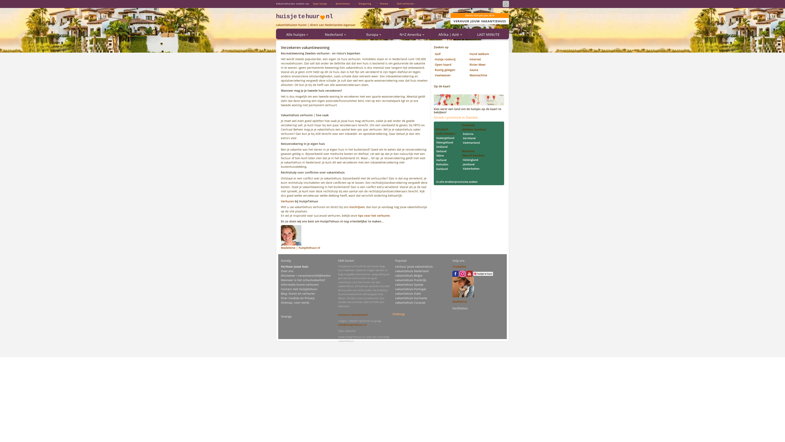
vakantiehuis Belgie (408, 275)
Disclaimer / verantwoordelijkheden (306, 275)
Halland (441, 160)
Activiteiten (343, 3)
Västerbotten (471, 168)
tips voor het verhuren (374, 216)
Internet (475, 59)
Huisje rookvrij (445, 59)
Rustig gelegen (445, 70)
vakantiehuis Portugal (410, 289)
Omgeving (365, 3)
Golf (438, 54)
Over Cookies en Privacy (298, 298)
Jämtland (468, 164)
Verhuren (287, 201)
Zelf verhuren (405, 3)
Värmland (469, 138)
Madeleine (459, 301)
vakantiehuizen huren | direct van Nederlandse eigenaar (315, 24)
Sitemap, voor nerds (295, 302)
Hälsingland (470, 160)
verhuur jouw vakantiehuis (414, 266)
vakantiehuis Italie (408, 293)
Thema (384, 3)
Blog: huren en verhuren (298, 293)
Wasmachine (478, 75)
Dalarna (468, 134)
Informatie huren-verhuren (300, 284)
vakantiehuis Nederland (412, 271)
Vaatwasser (443, 75)
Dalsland (442, 169)
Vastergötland (445, 138)
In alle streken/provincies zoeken (457, 182)
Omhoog (398, 314)
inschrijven (357, 207)
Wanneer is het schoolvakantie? (303, 280)
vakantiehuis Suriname (411, 298)
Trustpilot (459, 266)
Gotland (441, 151)
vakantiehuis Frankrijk (410, 280)
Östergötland (444, 142)
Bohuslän (442, 164)
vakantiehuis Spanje (409, 284)
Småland (441, 147)
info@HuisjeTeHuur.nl (352, 325)
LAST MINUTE (488, 34)
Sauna (474, 70)
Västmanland (471, 142)
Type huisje (320, 3)
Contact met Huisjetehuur (299, 289)
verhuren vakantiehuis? (353, 315)
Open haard (443, 65)
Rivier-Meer (478, 65)
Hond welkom (479, 54)
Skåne (440, 155)
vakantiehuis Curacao (410, 302)
